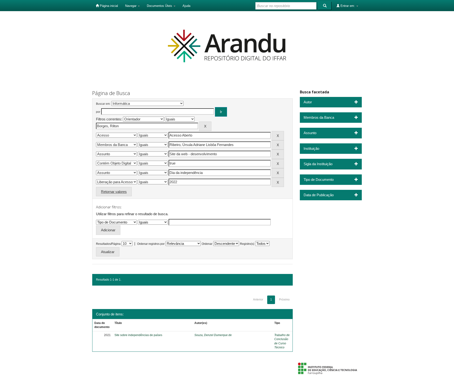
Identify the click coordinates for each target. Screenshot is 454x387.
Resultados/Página (108, 244)
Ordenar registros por (151, 244)
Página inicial (108, 6)
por (98, 112)
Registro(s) (247, 244)
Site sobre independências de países (138, 335)
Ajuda (186, 6)
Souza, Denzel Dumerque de (213, 335)
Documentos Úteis (160, 6)
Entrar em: (348, 6)
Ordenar (207, 244)
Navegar (131, 6)
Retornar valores (114, 192)
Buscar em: (103, 103)
